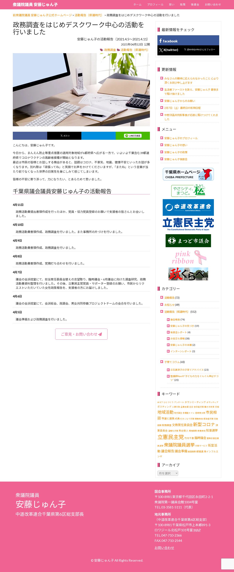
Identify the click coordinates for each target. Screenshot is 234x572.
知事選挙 (212, 430)
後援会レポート (178, 332)
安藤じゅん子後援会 (175, 159)
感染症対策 (208, 418)
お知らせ (169, 304)
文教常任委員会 (182, 425)
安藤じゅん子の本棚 (181, 344)
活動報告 (169, 297)
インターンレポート (181, 351)
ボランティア (212, 402)
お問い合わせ (213, 4)
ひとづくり (168, 402)
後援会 (195, 4)
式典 (177, 418)
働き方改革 (209, 407)
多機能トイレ (189, 413)
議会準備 (181, 451)
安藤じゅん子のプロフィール (181, 138)
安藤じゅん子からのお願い (179, 100)
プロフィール (155, 4)
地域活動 (165, 412)
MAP (197, 530)
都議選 (199, 451)
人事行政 (176, 407)
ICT (161, 402)
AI (158, 402)
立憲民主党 (170, 437)
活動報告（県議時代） (135, 50)
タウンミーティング (195, 402)
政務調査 (110, 50)
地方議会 (178, 413)
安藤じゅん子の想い (175, 145)
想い (172, 4)
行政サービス (201, 445)
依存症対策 (199, 407)
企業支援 (185, 407)
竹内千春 (189, 438)
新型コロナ (204, 424)
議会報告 (175, 319)
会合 (191, 407)
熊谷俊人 (183, 430)
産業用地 (201, 431)
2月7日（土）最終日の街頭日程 (182, 107)
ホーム (137, 4)
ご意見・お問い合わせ (79, 334)
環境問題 (193, 431)
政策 (183, 4)
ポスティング (164, 406)
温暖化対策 (173, 431)
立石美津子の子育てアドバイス (187, 369)
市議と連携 (168, 418)
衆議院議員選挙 (179, 444)
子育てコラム (172, 362)
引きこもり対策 (187, 418)
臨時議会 (200, 438)
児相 (217, 407)
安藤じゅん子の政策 (175, 152)
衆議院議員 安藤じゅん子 (35, 4)
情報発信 (199, 418)
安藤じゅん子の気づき (182, 325)
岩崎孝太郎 (200, 413)
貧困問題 (192, 451)
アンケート (179, 402)
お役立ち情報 (177, 338)
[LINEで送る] (133, 136)
